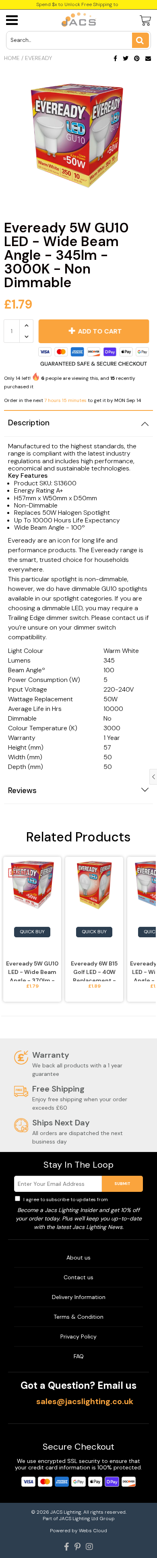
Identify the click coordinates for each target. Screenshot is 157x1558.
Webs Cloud (93, 1530)
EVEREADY (38, 58)
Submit (122, 1183)
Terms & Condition (78, 1316)
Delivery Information (78, 1297)
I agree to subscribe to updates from (82, 1199)
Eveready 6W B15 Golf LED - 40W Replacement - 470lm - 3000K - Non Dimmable (94, 970)
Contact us (78, 1277)
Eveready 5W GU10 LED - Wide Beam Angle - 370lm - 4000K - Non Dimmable (32, 970)
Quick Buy (32, 931)
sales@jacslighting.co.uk (84, 1401)
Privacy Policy (125, 1199)
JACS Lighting (65, 1512)
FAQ (79, 1356)
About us (78, 1257)
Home (12, 58)
